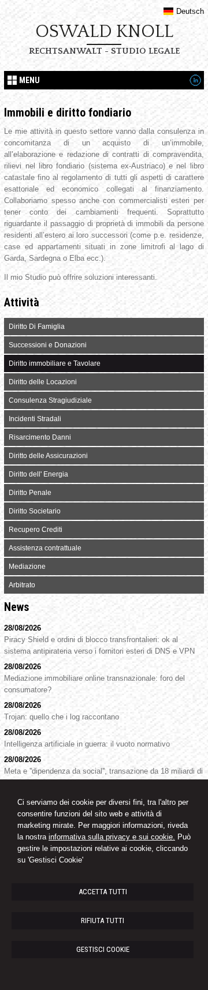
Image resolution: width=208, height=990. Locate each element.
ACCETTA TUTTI (103, 891)
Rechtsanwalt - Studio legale (104, 51)
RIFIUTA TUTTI (102, 920)
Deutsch (189, 11)
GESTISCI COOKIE (102, 949)
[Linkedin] (195, 83)
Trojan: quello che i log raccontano (61, 716)
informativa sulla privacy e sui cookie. (112, 836)
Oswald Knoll (104, 32)
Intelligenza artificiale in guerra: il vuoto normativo (87, 744)
